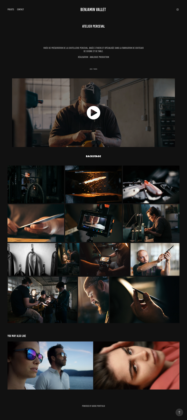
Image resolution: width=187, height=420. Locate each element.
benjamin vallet (93, 9)
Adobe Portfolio (98, 406)
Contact (20, 9)
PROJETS (11, 9)
